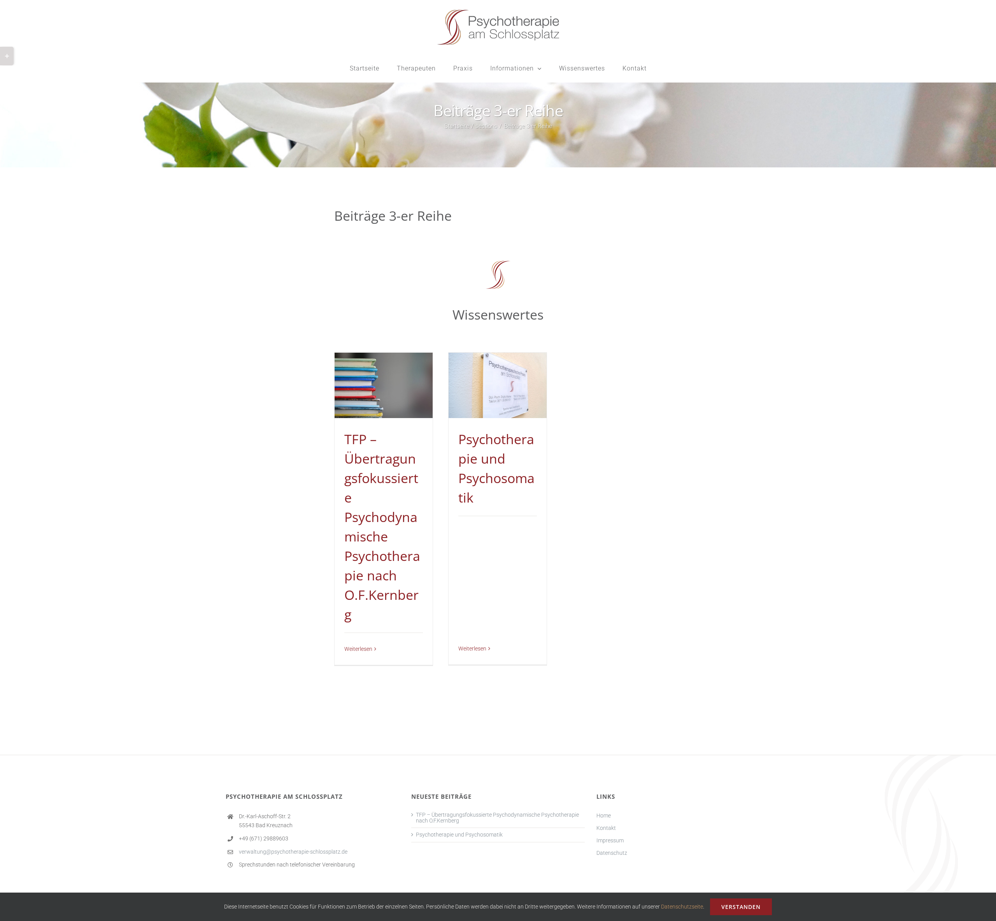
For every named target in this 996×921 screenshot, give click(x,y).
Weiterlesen (358, 649)
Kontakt (606, 828)
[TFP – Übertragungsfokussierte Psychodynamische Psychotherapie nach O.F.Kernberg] (384, 385)
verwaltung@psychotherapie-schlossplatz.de (293, 852)
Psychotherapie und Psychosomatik (459, 835)
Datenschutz (611, 853)
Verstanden (741, 906)
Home (603, 815)
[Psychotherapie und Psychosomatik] (498, 385)
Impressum (610, 840)
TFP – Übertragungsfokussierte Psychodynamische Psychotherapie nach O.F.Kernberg (497, 818)
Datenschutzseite (682, 906)
